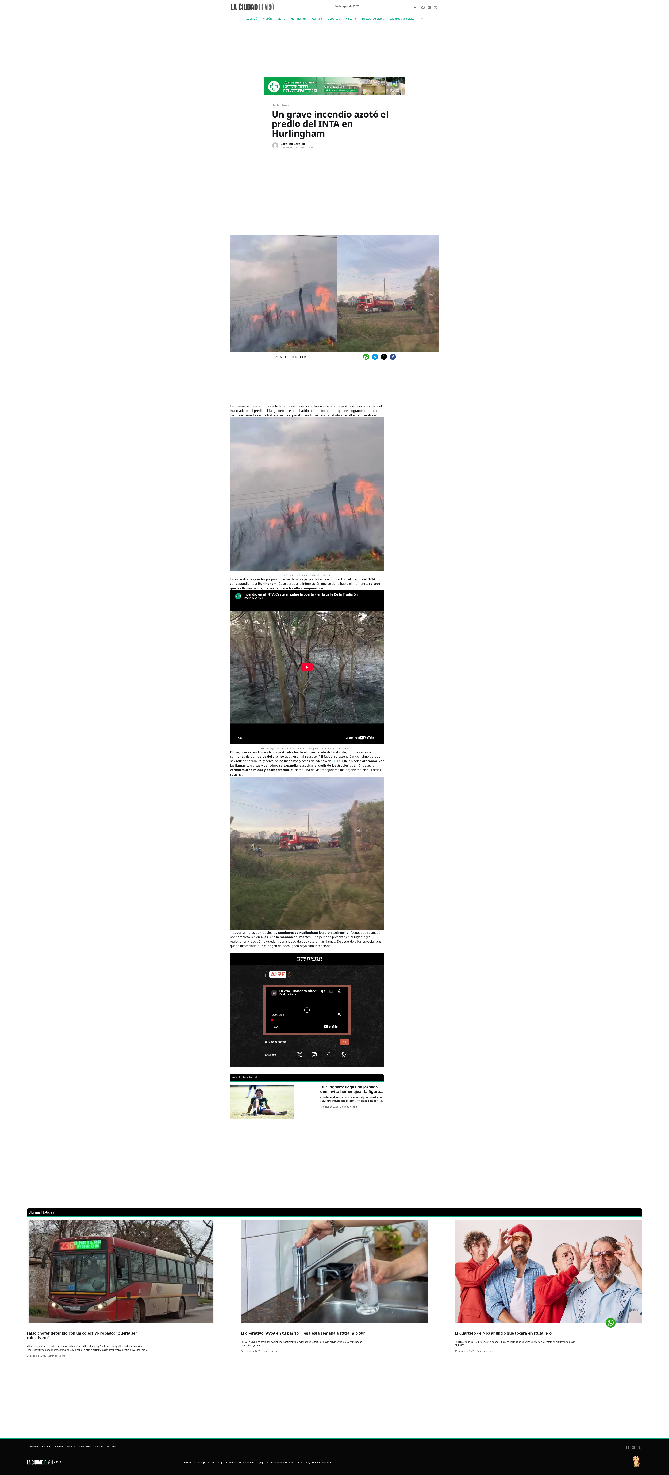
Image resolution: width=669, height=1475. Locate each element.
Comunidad (85, 1446)
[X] (384, 357)
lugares (99, 1446)
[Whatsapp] (366, 357)
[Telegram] (375, 357)
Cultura (317, 19)
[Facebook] (393, 357)
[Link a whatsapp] (611, 1321)
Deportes (334, 19)
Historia (350, 19)
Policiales (111, 1446)
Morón (267, 19)
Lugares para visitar (403, 19)
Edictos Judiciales (373, 19)
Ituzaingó (251, 19)
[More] (422, 18)
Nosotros (33, 1446)
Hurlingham (299, 19)
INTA (336, 761)
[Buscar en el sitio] (415, 7)
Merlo (281, 19)
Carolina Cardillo (292, 144)
